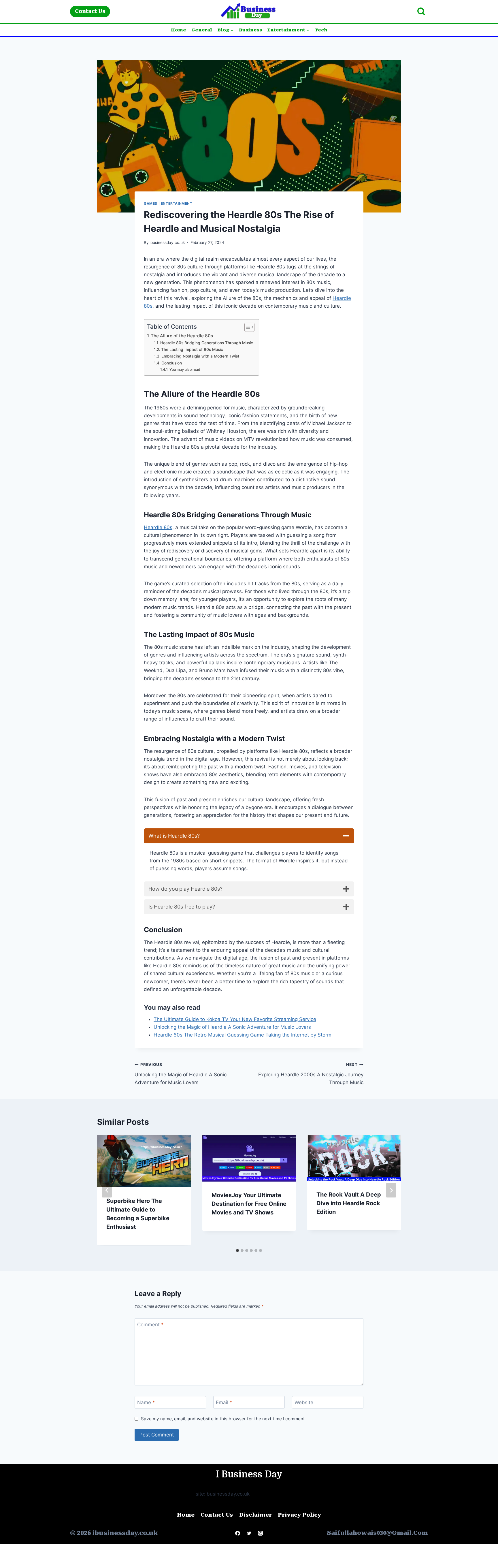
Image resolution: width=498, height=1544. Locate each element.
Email (224, 1402)
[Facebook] (238, 1533)
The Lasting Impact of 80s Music (192, 349)
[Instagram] (260, 1533)
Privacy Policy (299, 1515)
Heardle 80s (158, 527)
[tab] (237, 1250)
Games (150, 203)
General (201, 30)
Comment (150, 1324)
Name (146, 1402)
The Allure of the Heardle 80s (182, 335)
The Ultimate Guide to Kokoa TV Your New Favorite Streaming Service (235, 1019)
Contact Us (90, 11)
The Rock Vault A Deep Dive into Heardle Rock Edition (348, 1203)
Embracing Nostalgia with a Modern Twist (200, 356)
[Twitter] (249, 1533)
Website (304, 1402)
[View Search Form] (421, 11)
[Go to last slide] (107, 1190)
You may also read (184, 369)
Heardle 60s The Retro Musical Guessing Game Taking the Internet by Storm (242, 1035)
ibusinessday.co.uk (167, 242)
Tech (321, 30)
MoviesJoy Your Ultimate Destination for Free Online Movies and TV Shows (249, 1204)
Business (250, 30)
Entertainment (177, 203)
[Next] (391, 1190)
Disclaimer (255, 1515)
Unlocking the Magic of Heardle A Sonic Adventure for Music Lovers (232, 1027)
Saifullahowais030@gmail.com (377, 1532)
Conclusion (171, 363)
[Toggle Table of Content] (246, 327)
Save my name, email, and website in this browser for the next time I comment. (223, 1418)
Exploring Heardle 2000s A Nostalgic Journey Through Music (310, 1073)
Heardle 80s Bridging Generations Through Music (206, 343)
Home (178, 30)
